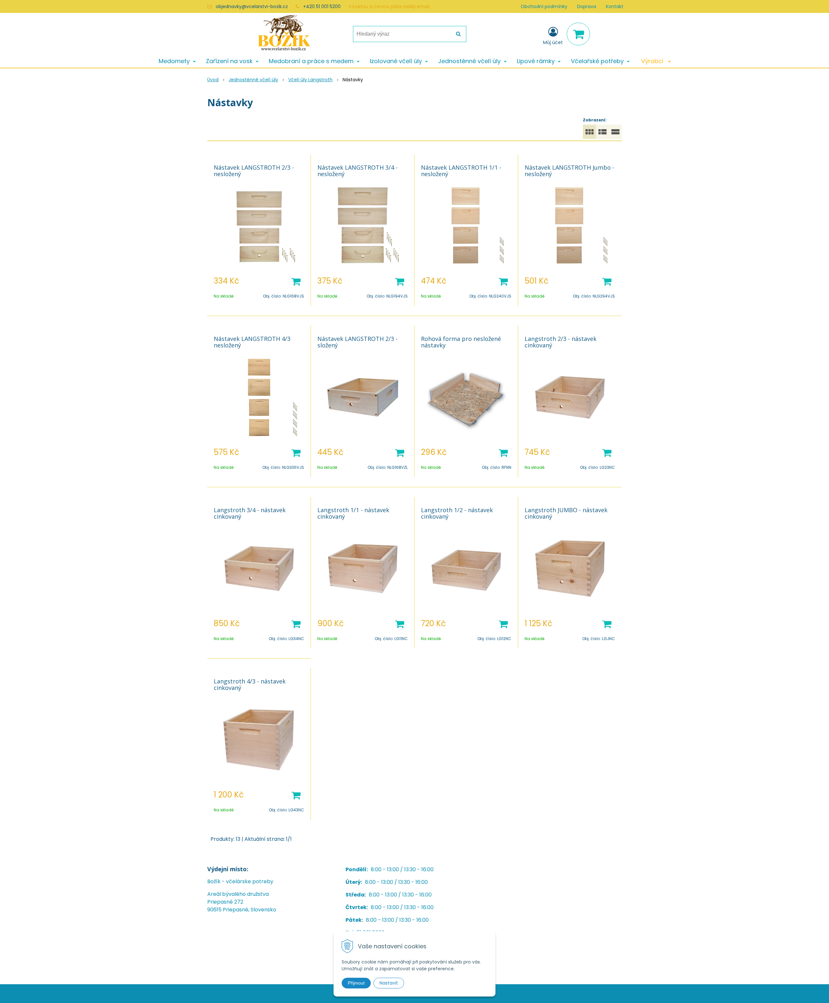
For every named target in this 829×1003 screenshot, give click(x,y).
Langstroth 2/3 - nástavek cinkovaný (560, 342)
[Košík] (578, 34)
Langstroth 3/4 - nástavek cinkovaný (250, 513)
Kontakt (614, 6)
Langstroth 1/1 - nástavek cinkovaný (353, 513)
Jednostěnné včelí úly (253, 79)
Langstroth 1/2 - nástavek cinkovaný (457, 513)
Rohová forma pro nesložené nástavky (461, 342)
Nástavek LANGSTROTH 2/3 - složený (357, 342)
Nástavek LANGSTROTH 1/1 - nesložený (461, 170)
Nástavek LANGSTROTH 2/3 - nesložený (254, 170)
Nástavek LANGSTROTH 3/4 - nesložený (357, 170)
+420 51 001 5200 (322, 6)
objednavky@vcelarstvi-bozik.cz (252, 6)
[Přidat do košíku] (296, 281)
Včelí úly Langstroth (310, 79)
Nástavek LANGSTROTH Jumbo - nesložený (569, 170)
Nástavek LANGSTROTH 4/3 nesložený (252, 342)
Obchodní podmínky (544, 6)
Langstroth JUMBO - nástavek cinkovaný (566, 513)
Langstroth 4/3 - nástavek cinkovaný (250, 684)
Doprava (586, 6)
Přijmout (356, 983)
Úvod (213, 79)
